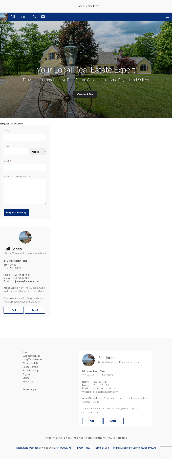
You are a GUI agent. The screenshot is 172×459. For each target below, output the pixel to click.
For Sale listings (31, 370)
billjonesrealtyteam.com (105, 391)
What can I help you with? (17, 176)
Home (26, 352)
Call (34, 17)
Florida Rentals (30, 367)
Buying (26, 374)
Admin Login (29, 389)
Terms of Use (102, 447)
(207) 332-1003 (22, 278)
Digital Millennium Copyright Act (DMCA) (134, 447)
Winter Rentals (30, 363)
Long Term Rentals (32, 359)
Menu (168, 17)
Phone (7, 146)
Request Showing (16, 212)
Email (43, 17)
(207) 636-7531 (22, 274)
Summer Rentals (31, 355)
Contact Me (85, 94)
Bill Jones (18, 17)
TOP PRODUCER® (61, 447)
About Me (28, 381)
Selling (26, 378)
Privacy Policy (83, 447)
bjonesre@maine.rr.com (26, 281)
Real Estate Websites (27, 447)
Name (6, 131)
